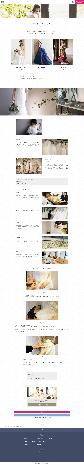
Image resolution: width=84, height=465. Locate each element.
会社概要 (50, 438)
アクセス (68, 1)
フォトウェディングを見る (42, 415)
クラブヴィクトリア (40, 440)
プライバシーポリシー (42, 457)
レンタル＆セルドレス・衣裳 (35, 1)
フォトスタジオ (27, 443)
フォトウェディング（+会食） (47, 1)
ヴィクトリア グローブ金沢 (29, 454)
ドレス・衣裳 (26, 440)
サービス (63, 1)
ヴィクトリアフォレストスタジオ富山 (51, 454)
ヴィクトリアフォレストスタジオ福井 (65, 454)
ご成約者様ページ (39, 444)
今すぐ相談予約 (79, 2)
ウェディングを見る (42, 412)
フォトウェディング (13, 426)
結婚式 (26, 1)
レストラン (57, 1)
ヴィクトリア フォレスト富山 (19, 454)
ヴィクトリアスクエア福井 (10, 1)
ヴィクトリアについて (40, 441)
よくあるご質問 (39, 438)
